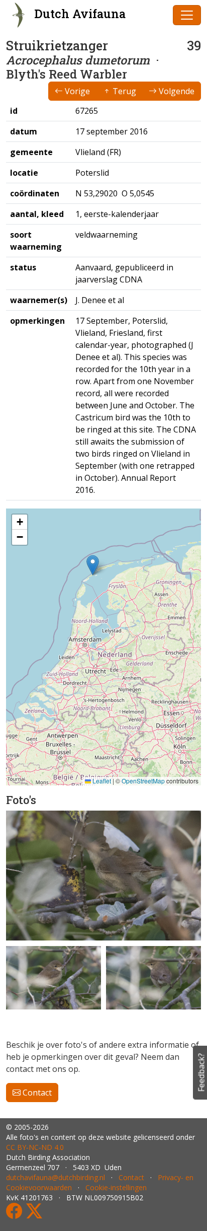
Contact (36, 1092)
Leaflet (101, 780)
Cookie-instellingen (116, 1187)
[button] (92, 565)
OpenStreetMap (143, 780)
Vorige (76, 91)
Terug (123, 91)
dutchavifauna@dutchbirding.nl (55, 1177)
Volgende (175, 91)
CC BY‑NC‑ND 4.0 (35, 1147)
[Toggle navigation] (187, 15)
